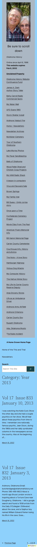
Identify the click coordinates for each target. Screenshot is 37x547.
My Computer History (15, 274)
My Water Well (12, 104)
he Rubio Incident (15, 334)
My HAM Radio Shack (15, 175)
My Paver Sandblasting (16, 156)
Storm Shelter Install (15, 115)
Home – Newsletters (15, 126)
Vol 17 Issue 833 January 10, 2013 (18, 400)
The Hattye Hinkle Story (16, 279)
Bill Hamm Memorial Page (17, 238)
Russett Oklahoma (14, 323)
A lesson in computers (16, 181)
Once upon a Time (14, 211)
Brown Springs (12, 191)
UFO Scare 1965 (13, 110)
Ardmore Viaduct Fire (15, 120)
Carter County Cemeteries (17, 244)
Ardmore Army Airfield (16, 307)
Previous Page (9, 543)
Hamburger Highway (15, 263)
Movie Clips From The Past (18, 224)
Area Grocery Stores (15, 293)
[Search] (30, 369)
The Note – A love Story (16, 257)
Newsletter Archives (15, 131)
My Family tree (12, 197)
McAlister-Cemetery (15, 137)
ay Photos (19, 150)
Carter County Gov (14, 317)
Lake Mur (10, 150)
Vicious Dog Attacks (15, 268)
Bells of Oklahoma (14, 161)
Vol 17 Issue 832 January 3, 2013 (16, 473)
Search (5, 364)
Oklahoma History (14, 57)
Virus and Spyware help (16, 186)
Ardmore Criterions (14, 312)
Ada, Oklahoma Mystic (16, 328)
